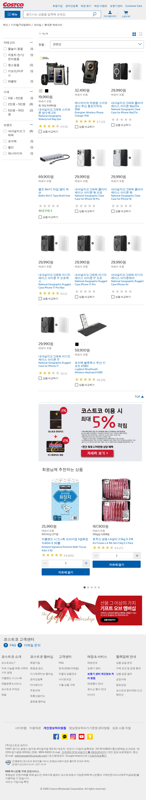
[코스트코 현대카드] (90, 459)
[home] (13, 5)
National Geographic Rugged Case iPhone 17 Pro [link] (91, 283)
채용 (3, 694)
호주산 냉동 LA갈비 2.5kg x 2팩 (113, 539)
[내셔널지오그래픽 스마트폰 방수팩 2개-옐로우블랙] (47, 91)
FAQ (61, 662)
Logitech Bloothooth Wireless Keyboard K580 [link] (89, 371)
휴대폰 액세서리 (53, 24)
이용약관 (35, 728)
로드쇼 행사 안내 (96, 689)
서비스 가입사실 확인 (17, 781)
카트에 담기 (65, 572)
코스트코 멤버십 (41, 657)
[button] (97, 14)
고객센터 (65, 657)
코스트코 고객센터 (19, 639)
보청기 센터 (93, 668)
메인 (5, 24)
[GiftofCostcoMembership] (90, 623)
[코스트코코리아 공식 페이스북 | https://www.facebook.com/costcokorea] (56, 737)
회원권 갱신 (36, 668)
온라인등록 (36, 679)
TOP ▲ (139, 396)
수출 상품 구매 (67, 684)
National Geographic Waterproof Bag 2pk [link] (49, 117)
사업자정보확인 (98, 755)
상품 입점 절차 (124, 673)
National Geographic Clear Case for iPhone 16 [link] (125, 197)
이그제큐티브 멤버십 (41, 673)
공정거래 (121, 679)
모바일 (37, 24)
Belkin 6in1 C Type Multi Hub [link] (54, 195)
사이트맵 (21, 728)
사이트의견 (65, 679)
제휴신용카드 (37, 696)
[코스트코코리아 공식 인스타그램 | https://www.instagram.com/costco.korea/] (73, 737)
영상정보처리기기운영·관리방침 (89, 728)
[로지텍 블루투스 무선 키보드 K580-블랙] (77, 344)
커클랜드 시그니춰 (11, 678)
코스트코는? (8, 662)
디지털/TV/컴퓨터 (21, 24)
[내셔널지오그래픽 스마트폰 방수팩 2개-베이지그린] (40, 91)
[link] (54, 86)
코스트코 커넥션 (10, 689)
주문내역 (35, 690)
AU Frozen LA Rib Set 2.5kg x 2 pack (113, 543)
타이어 (91, 694)
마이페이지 (36, 684)
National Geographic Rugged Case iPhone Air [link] (127, 283)
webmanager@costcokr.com (30, 755)
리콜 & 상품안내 (67, 673)
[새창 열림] (8, 763)
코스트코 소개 (11, 657)
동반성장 (121, 684)
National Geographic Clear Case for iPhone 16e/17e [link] (125, 111)
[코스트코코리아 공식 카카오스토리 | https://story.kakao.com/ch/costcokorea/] (90, 737)
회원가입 (35, 662)
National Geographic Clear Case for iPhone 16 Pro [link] (89, 197)
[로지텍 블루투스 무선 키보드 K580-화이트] (83, 344)
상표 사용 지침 (121, 728)
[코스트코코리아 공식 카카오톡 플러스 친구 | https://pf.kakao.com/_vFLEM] (65, 737)
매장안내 (92, 662)
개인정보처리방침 (54, 728)
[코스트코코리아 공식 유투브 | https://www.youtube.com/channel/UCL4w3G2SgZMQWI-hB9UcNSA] (82, 737)
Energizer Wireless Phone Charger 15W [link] (89, 114)
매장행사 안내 (95, 683)
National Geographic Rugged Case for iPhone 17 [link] (54, 364)
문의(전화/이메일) (69, 668)
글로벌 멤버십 (38, 701)
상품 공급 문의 (124, 662)
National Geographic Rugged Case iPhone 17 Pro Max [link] (54, 286)
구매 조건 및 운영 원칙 (128, 668)
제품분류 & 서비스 (11, 683)
